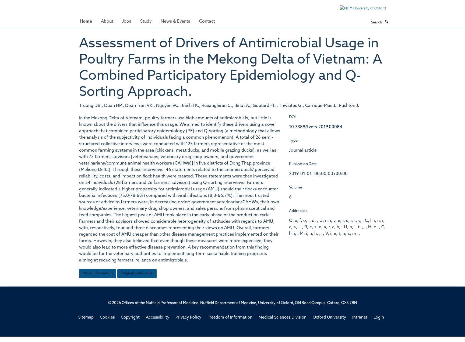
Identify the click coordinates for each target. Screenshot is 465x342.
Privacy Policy (188, 318)
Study (146, 21)
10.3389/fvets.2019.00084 (315, 127)
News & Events (175, 21)
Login (379, 318)
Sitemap (86, 318)
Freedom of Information (229, 318)
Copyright (130, 318)
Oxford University (329, 318)
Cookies (107, 318)
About (107, 21)
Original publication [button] (137, 273)
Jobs (126, 21)
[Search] (386, 22)
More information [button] (98, 273)
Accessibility (157, 318)
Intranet (359, 318)
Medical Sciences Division (283, 318)
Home (86, 21)
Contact (207, 21)
